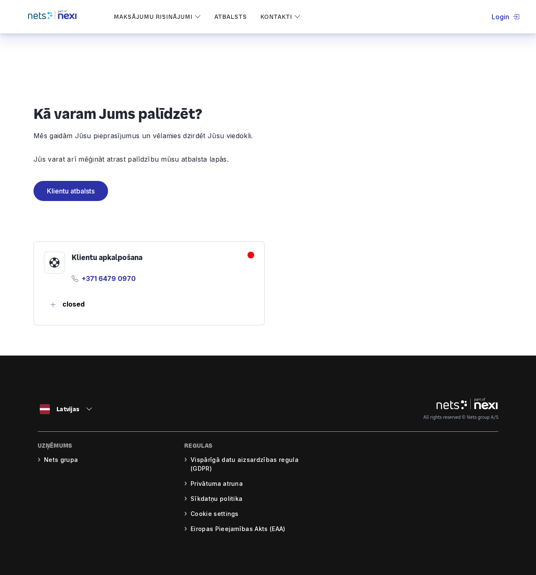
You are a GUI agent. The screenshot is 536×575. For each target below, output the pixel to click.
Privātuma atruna (217, 483)
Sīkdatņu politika (216, 498)
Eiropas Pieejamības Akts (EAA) (238, 528)
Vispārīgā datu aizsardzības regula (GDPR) (245, 464)
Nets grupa (61, 459)
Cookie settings (215, 513)
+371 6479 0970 (109, 278)
